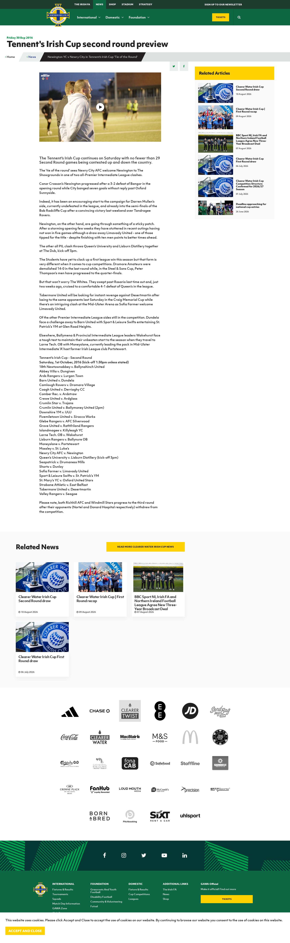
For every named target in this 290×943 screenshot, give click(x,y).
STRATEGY (145, 4)
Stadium (127, 4)
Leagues (133, 898)
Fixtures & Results (62, 889)
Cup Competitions (139, 894)
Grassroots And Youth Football (103, 891)
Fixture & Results (138, 889)
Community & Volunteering (106, 901)
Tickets (227, 899)
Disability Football (101, 896)
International (87, 17)
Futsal (94, 906)
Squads (56, 898)
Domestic (113, 17)
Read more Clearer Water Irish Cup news (145, 546)
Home (10, 57)
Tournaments (60, 894)
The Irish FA (82, 4)
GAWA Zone (59, 908)
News (99, 4)
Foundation (137, 17)
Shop (112, 4)
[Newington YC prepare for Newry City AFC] (100, 107)
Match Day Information (66, 903)
